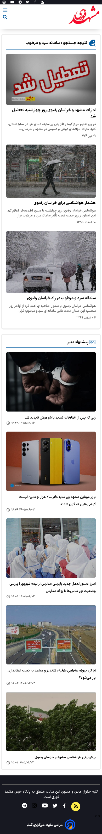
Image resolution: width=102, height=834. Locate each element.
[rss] (42, 2)
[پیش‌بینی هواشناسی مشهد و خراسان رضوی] (51, 721)
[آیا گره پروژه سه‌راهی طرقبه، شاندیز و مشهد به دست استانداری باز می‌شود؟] (51, 634)
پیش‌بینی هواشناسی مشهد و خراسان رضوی (65, 757)
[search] (5, 18)
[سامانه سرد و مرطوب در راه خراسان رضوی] (51, 262)
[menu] (5, 11)
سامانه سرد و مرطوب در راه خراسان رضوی (61, 298)
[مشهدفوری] (84, 15)
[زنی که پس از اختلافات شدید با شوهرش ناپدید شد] (51, 382)
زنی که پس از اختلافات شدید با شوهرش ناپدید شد (60, 417)
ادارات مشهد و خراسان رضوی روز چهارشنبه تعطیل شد (54, 113)
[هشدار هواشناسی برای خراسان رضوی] (51, 171)
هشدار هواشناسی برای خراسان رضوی (64, 203)
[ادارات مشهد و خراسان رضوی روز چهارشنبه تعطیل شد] (51, 79)
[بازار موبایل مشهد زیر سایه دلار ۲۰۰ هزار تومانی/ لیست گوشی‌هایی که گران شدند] (51, 461)
